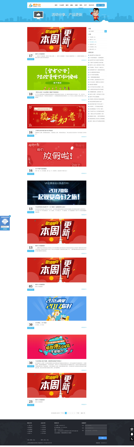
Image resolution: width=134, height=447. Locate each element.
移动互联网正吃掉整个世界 (96, 101)
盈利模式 (30, 427)
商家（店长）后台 (45, 439)
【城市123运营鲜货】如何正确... (97, 62)
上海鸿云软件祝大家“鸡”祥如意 (96, 89)
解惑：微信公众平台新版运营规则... (97, 121)
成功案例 (30, 429)
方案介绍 (30, 425)
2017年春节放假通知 (94, 74)
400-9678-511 (62, 425)
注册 (103, 5)
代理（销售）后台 (31, 439)
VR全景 (61, 5)
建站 (71, 5)
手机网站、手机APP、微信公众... (97, 67)
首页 (56, 5)
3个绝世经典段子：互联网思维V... (97, 57)
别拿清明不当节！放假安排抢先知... (97, 69)
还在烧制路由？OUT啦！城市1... (97, 108)
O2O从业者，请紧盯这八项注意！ (97, 82)
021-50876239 (64, 427)
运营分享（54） (93, 44)
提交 (103, 437)
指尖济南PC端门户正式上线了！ (97, 104)
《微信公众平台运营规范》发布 (97, 113)
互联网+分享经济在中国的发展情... (97, 99)
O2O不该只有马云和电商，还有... (97, 86)
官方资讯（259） (93, 42)
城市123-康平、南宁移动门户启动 (97, 94)
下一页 (62, 413)
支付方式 (91, 5)
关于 (85, 5)
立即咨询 (5, 229)
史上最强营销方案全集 (95, 72)
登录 (98, 5)
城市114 (30, 433)
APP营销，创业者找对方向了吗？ (97, 79)
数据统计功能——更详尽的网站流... (97, 116)
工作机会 (44, 431)
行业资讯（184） (93, 46)
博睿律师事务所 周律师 (66, 432)
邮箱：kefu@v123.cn (58, 429)
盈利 (67, 5)
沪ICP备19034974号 (47, 442)
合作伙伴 (44, 429)
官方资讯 (44, 433)
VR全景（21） (93, 37)
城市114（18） (93, 39)
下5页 (78, 413)
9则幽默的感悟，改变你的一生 (96, 91)
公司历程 (44, 427)
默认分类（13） (93, 49)
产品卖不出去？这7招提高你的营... (97, 111)
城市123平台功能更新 (94, 96)
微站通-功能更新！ (94, 84)
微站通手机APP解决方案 (95, 55)
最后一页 (83, 413)
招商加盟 (30, 431)
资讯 (81, 5)
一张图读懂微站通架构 (95, 77)
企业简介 (44, 425)
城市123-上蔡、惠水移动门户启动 (97, 65)
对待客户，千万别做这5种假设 (96, 106)
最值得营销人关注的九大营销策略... (97, 118)
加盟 (76, 5)
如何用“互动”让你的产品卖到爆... (97, 60)
